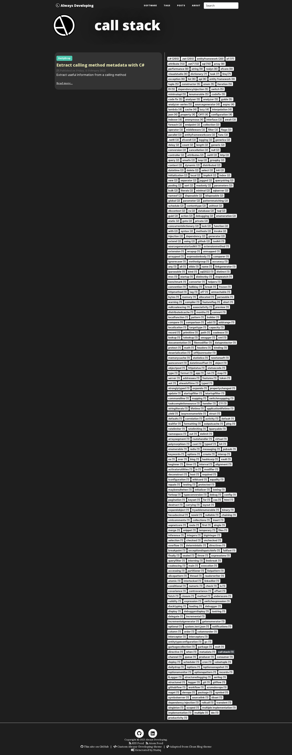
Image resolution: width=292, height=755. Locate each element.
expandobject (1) (178, 510)
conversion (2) (177, 150)
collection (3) (211, 124)
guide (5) (226, 99)
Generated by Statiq (147, 750)
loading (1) (195, 606)
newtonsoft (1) (220, 357)
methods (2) (203, 231)
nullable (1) (212, 515)
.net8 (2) (211, 155)
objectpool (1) (176, 368)
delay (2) (173, 145)
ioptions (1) (193, 667)
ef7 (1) (204, 292)
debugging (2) (204, 215)
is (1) (222, 586)
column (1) (174, 631)
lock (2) (206, 226)
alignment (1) (223, 464)
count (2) (187, 145)
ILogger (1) (175, 677)
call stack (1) (226, 651)
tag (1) (194, 292)
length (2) (202, 145)
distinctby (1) (204, 276)
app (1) (200, 373)
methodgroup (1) (199, 261)
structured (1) (176, 682)
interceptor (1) (177, 636)
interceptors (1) (198, 636)
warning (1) (175, 302)
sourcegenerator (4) (207, 104)
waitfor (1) (174, 423)
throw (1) (202, 555)
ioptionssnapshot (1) (215, 667)
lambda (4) (175, 109)
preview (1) (222, 307)
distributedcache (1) (180, 312)
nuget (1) (173, 692)
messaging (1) (211, 449)
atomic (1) (174, 580)
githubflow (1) (177, 687)
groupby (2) (217, 160)
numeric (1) (196, 586)
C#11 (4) (203, 114)
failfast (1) (229, 550)
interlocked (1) (192, 580)
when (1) (191, 651)
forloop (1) (174, 494)
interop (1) (224, 454)
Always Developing (76, 5)
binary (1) (228, 510)
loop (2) (202, 160)
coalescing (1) (177, 565)
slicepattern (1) (177, 575)
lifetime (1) (197, 408)
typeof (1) (210, 444)
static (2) (173, 221)
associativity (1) (202, 307)
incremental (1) (195, 616)
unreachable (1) (220, 292)
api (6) (202, 79)
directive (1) (175, 651)
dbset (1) (216, 697)
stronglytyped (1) (179, 388)
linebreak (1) (213, 560)
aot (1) (172, 383)
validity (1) (174, 601)
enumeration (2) (226, 215)
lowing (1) (219, 489)
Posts (181, 5)
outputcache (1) (213, 423)
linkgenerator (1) (225, 266)
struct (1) (214, 413)
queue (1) (190, 657)
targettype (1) (197, 327)
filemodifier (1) (203, 342)
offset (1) (219, 591)
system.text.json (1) (197, 626)
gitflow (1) (219, 682)
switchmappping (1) (221, 398)
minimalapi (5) (177, 94)
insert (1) (218, 520)
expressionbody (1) (198, 256)
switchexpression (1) (217, 601)
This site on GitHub (96, 746)
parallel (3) (175, 134)
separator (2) (188, 180)
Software (150, 5)
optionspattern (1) (205, 672)
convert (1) (219, 312)
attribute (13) (176, 63)
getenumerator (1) (213, 621)
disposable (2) (193, 195)
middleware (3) (195, 129)
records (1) (226, 672)
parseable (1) (225, 297)
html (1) (228, 499)
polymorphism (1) (179, 444)
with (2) (173, 231)
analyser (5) (192, 99)
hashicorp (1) (210, 459)
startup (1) (186, 276)
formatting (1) (192, 423)
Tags (167, 5)
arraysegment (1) (179, 439)
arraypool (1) (176, 256)
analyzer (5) (210, 99)
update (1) (174, 393)
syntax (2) (187, 231)
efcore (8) (227, 68)
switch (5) (217, 89)
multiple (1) (201, 712)
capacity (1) (216, 327)
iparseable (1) (176, 271)
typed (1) (206, 383)
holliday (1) (195, 286)
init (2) (220, 170)
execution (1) (209, 565)
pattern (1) (197, 317)
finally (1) (174, 555)
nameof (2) (175, 195)
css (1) (217, 499)
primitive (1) (190, 332)
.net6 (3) (173, 139)
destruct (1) (175, 504)
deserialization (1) (179, 352)
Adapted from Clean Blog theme (190, 746)
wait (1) (219, 646)
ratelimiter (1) (176, 428)
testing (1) (189, 484)
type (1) (173, 373)
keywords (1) (176, 454)
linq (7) (226, 74)
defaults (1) (175, 418)
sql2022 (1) (207, 271)
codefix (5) (218, 94)
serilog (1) (220, 677)
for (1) (206, 499)
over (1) (182, 459)
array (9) (219, 63)
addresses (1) (191, 378)
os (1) (171, 459)
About (196, 5)
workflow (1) (196, 687)
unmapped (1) (211, 251)
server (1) (174, 378)
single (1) (219, 525)
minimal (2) (203, 190)
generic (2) (218, 145)
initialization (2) (178, 175)
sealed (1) (188, 555)
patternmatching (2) (215, 200)
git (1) (206, 682)
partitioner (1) (196, 570)
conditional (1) (177, 586)
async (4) (228, 104)
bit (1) (222, 444)
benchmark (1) (177, 281)
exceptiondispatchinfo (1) (204, 550)
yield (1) (173, 413)
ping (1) (230, 423)
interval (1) (205, 464)
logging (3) (205, 139)
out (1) (193, 433)
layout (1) (208, 504)
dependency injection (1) (183, 702)
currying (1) (193, 504)
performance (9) (178, 68)
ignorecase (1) (177, 261)
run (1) (210, 373)
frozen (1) (225, 286)
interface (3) (214, 119)
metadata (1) (207, 651)
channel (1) (175, 657)
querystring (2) (224, 180)
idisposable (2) (214, 195)
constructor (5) (191, 84)
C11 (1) (223, 403)
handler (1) (209, 403)
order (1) (189, 631)
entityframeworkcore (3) (200, 134)
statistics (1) (200, 357)
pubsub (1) (229, 449)
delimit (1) (206, 433)
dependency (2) (195, 236)
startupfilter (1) (193, 393)
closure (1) (187, 596)
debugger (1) (213, 606)
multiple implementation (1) (219, 707)
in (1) (198, 469)
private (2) (201, 221)
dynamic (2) (192, 165)
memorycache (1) (179, 357)
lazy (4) (204, 109)
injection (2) (175, 236)
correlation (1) (193, 418)
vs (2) (191, 210)
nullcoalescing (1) (179, 307)
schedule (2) (176, 205)
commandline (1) (178, 398)
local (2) (195, 175)
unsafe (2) (188, 160)
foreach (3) (175, 124)
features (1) (209, 378)
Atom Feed (155, 743)
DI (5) (171, 89)
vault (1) (226, 459)
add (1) (211, 322)
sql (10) (206, 63)
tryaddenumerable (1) (205, 510)
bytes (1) (173, 297)
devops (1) (188, 692)
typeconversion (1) (195, 494)
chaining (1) (229, 515)
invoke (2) (220, 231)
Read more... (64, 83)
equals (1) (174, 484)
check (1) (211, 586)
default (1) (227, 418)
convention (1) (177, 286)
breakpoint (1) (177, 550)
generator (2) (216, 236)
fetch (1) (173, 596)
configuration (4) (221, 114)
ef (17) (230, 58)
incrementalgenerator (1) (183, 621)
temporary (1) (207, 530)
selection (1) (175, 540)
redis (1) (195, 449)
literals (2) (187, 190)
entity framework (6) (222, 79)
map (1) (221, 373)
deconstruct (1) (177, 474)
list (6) (192, 79)
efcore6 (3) (189, 139)
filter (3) (213, 129)
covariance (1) (177, 591)
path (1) (205, 332)
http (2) (224, 155)
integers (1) (194, 535)
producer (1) (206, 657)
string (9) (197, 68)
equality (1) (217, 479)
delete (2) (193, 170)
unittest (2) (215, 205)
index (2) (224, 175)
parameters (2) (223, 185)
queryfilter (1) (176, 560)
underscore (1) (222, 596)
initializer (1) (202, 489)
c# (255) (173, 58)
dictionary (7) (198, 74)
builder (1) (213, 317)
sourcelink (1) (200, 697)
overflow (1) (175, 545)
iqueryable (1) (217, 428)
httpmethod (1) (177, 292)
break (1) (210, 286)
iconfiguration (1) (178, 479)
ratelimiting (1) (197, 428)
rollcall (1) (208, 702)
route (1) (194, 525)
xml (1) (222, 337)
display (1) (174, 611)
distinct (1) (223, 271)
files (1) (222, 530)
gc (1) (207, 641)
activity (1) (211, 418)
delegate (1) (175, 616)
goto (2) (187, 221)
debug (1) (215, 494)
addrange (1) (226, 322)
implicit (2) (209, 175)
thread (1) (196, 575)
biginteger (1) (212, 535)
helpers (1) (214, 281)
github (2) (204, 241)
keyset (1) (194, 499)
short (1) (228, 302)
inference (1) (176, 535)
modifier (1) (211, 469)
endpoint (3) (192, 124)
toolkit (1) (218, 241)
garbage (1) (205, 646)
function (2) (221, 226)
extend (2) (174, 241)
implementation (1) (179, 712)
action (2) (187, 215)
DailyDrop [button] (64, 58)
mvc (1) (172, 276)
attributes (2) (195, 155)
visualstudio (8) (178, 74)
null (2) (215, 150)
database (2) (206, 210)
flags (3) (226, 129)
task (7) (215, 74)
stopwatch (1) (223, 276)
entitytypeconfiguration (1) (185, 641)
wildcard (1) (199, 479)
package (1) (205, 692)
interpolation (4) (222, 109)
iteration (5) (224, 84)
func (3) (223, 134)
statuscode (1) (216, 368)
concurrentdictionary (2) (183, 226)
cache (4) (191, 109)
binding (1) (220, 347)
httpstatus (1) (196, 368)
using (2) (189, 241)
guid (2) (173, 215)
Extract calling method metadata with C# (100, 65)
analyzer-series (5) (180, 104)
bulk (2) (173, 190)
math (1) (189, 347)
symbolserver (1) (178, 697)
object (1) (221, 362)
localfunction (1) (178, 317)
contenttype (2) (196, 205)
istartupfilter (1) (214, 393)
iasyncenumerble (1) (193, 413)
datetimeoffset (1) (201, 362)
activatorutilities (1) (180, 469)
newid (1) (196, 515)
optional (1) (175, 626)
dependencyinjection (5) (193, 89)
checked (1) (193, 540)
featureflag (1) (211, 302)
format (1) (186, 373)
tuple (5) (173, 84)
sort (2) (188, 185)
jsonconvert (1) (177, 362)
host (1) (194, 474)
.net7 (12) (193, 63)
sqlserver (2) (220, 190)
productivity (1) (177, 717)
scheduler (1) (191, 662)
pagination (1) (176, 499)
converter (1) (197, 281)
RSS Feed (137, 743)
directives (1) (217, 545)
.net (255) (188, 58)
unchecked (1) (212, 540)
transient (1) (223, 702)
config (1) (230, 494)
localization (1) (177, 327)
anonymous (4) (194, 119)
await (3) (230, 119)
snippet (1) (189, 530)
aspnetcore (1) (177, 525)
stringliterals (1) (178, 408)
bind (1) (192, 271)
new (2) (173, 180)
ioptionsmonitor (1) (179, 672)
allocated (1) (206, 297)
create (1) (209, 454)
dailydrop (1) (176, 667)
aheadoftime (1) (189, 383)
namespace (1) (177, 433)
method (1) (204, 596)
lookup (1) (174, 337)
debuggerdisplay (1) (196, 611)
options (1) (193, 454)
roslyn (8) (212, 68)
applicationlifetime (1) (220, 408)
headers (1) (204, 347)
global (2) (174, 200)
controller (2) (176, 155)
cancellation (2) (198, 150)
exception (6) (176, 79)
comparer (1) (221, 256)
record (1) (174, 332)
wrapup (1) (193, 251)
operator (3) (175, 129)
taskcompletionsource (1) (184, 403)
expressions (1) (220, 555)
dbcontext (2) (176, 210)
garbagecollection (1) (181, 646)
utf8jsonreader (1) (204, 352)
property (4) (187, 114)
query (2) (173, 160)
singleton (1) (176, 707)
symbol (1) (221, 692)
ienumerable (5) (199, 94)
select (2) (207, 170)
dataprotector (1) (225, 342)
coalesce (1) (220, 332)
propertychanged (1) (222, 388)
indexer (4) (175, 119)
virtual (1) (221, 439)
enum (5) (208, 84)
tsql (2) (221, 210)
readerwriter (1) (214, 575)
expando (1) (199, 388)
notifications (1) (221, 626)
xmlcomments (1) (179, 520)
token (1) (225, 378)
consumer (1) (225, 657)
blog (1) (194, 459)
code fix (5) (175, 99)
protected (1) (206, 484)
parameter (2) (191, 200)
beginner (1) (175, 464)
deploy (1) (174, 662)
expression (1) (192, 601)
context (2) (175, 165)
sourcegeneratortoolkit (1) (184, 246)
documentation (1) (179, 342)
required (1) (209, 474)
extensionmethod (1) (216, 246)
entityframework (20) (210, 58)
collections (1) (201, 520)
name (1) (207, 266)
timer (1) (191, 464)
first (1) (206, 525)
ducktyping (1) (177, 606)
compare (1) (175, 322)
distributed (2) (212, 165)
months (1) (202, 312)
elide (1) (194, 266)
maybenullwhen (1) (180, 489)
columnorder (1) (207, 631)
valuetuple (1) (222, 662)
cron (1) (207, 662)
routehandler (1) (202, 439)
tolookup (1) (190, 337)
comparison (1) (195, 322)
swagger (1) (208, 337)
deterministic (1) (196, 545)
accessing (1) (176, 570)
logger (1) (194, 682)
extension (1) (176, 251)
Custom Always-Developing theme (139, 746)
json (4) (173, 114)
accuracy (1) (220, 261)
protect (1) (174, 347)
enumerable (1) (177, 449)
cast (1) (197, 444)
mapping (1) (199, 398)
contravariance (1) (200, 591)
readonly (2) (203, 185)
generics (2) (222, 139)
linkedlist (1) (211, 580)
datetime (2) (176, 170)
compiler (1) (192, 302)
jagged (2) (205, 180)
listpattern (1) (215, 570)
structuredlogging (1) (198, 677)
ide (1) (214, 712)
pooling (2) (174, 185)
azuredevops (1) (217, 687)
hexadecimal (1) (178, 515)
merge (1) (174, 530)
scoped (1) (192, 707)
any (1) (172, 266)
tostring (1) (218, 611)
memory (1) (189, 297)
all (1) (182, 266)
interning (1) (195, 560)
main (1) (193, 565)
